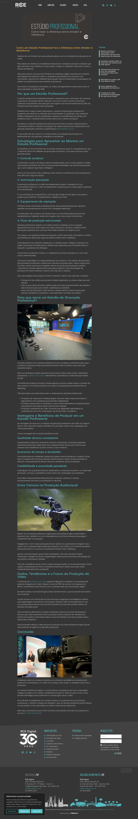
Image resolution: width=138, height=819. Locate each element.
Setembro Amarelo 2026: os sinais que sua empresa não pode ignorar (111, 63)
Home (40, 5)
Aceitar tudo (37, 811)
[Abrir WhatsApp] (133, 814)
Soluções (63, 5)
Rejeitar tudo (24, 811)
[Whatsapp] (115, 5)
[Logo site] (20, 5)
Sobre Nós (51, 5)
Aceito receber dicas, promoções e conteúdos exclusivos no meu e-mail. (110, 747)
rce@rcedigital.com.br (33, 788)
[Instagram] (107, 5)
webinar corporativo (36, 376)
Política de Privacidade (90, 809)
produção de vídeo (38, 582)
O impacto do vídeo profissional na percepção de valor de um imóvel (110, 94)
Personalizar (12, 811)
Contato (75, 5)
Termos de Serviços (107, 809)
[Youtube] (111, 5)
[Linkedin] (103, 5)
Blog (85, 5)
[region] (24, 804)
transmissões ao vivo (65, 129)
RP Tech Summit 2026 (33, 713)
